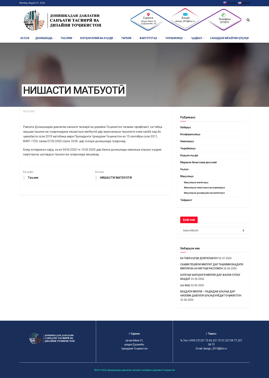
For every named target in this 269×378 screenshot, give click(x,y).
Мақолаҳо (187, 176)
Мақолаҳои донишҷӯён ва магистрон (204, 193)
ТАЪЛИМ (66, 38)
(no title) (185, 285)
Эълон (184, 169)
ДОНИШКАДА (43, 38)
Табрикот (186, 200)
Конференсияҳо (190, 134)
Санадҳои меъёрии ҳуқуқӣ (229, 38)
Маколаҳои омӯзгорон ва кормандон (204, 187)
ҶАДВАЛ (196, 38)
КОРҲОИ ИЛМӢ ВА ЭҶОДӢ (96, 38)
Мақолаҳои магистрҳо (196, 182)
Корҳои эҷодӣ (189, 155)
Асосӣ (24, 38)
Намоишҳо (187, 141)
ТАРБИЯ (126, 38)
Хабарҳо (185, 127)
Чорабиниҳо (188, 148)
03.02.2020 (28, 111)
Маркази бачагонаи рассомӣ (198, 162)
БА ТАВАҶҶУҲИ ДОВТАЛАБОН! (199, 258)
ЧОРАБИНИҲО (174, 38)
